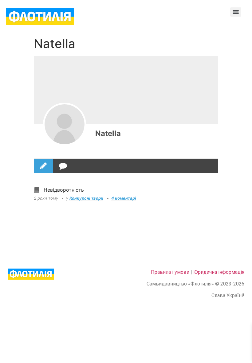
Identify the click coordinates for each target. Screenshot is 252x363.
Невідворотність (64, 190)
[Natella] (64, 124)
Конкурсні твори (86, 198)
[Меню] (235, 12)
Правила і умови (170, 272)
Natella (108, 133)
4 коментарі (123, 198)
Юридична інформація (218, 272)
